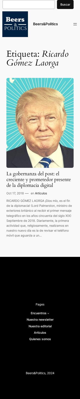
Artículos (41, 193)
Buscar (65, 4)
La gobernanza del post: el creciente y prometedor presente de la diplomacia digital (38, 180)
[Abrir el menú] (75, 24)
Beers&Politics (45, 24)
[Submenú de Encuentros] (48, 313)
